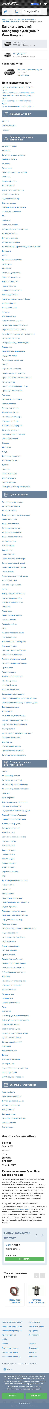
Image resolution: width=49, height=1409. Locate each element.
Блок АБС (6, 793)
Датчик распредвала (11, 242)
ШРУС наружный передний (13, 1077)
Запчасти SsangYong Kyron (30, 70)
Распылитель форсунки (12, 399)
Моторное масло (9, 316)
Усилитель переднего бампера (14, 720)
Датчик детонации (9, 234)
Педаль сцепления (9, 907)
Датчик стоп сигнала (10, 828)
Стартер (5, 443)
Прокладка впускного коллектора (16, 378)
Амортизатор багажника (12, 502)
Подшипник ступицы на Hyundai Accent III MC (15, 1301)
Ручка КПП (6, 1011)
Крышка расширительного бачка (16, 299)
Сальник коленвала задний (13, 434)
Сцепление (6, 1046)
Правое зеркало (9, 672)
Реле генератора (9, 404)
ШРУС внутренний (9, 1072)
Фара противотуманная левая (14, 724)
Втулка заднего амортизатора (14, 802)
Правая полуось (9, 955)
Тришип (5, 1055)
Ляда (4, 628)
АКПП (4, 771)
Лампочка (6, 607)
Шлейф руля (7, 742)
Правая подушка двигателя (13, 373)
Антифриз (6, 151)
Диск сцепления (8, 832)
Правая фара (7, 668)
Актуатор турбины (10, 146)
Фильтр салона (8, 729)
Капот (4, 589)
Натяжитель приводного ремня (15, 325)
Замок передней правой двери (15, 576)
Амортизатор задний (11, 776)
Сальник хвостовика (10, 1024)
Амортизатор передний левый (15, 784)
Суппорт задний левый (11, 1038)
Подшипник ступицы (10, 946)
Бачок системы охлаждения (13, 155)
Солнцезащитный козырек (13, 694)
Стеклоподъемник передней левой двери (19, 698)
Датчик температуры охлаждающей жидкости (21, 247)
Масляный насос (9, 303)
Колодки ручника (9, 867)
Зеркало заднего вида (11, 585)
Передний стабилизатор (12, 920)
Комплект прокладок (11, 277)
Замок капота (8, 572)
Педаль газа (7, 347)
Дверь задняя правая (11, 528)
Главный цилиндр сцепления (14, 819)
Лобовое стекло (9, 620)
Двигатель (6, 251)
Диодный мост (8, 1110)
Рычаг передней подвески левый (16, 1016)
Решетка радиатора (10, 690)
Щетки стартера (9, 482)
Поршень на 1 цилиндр (11, 369)
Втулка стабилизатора (11, 806)
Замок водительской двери (13, 559)
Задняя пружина (9, 850)
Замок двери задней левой (13, 563)
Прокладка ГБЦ (8, 382)
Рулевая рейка (8, 994)
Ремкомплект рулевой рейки (14, 981)
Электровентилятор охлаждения (16, 487)
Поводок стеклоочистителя (14, 650)
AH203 (12, 1245)
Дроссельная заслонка (12, 260)
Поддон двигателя (10, 356)
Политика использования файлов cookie (24, 1389)
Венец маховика (8, 186)
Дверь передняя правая (12, 537)
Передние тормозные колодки (15, 915)
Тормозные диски (9, 1051)
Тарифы (32, 1344)
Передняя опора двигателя (13, 351)
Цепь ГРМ (6, 469)
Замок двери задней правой (14, 567)
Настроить (24, 1403)
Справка (32, 1352)
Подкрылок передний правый (14, 663)
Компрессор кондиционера (13, 594)
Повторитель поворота (12, 655)
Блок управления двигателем (14, 172)
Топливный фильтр (10, 460)
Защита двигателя (9, 580)
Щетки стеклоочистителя (13, 751)
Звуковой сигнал (9, 1114)
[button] (35, 4)
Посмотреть (24, 1259)
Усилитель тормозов (11, 1059)
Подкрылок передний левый (14, 659)
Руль (4, 1007)
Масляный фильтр (10, 308)
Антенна (5, 121)
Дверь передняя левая (11, 532)
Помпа (4, 364)
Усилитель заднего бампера (13, 716)
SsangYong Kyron (20, 54)
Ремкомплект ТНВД (10, 421)
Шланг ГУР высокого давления (15, 1068)
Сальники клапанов (10, 439)
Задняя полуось (8, 846)
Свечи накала (7, 1127)
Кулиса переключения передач (15, 880)
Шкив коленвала (9, 478)
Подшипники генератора (12, 360)
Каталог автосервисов (12, 1326)
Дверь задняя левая (10, 524)
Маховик (5, 312)
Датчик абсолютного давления (15, 229)
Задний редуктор (9, 841)
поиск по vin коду (21, 1209)
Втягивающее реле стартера (14, 207)
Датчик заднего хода (11, 1105)
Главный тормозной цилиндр (14, 815)
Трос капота (7, 711)
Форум (5, 1344)
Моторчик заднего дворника (14, 642)
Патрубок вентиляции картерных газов (18, 334)
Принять (13, 1396)
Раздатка (6, 976)
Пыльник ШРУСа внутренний (14, 963)
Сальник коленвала (10, 430)
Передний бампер (9, 646)
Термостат (6, 447)
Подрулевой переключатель (14, 1118)
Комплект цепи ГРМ (10, 282)
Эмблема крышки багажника (14, 755)
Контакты (33, 1357)
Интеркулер (7, 264)
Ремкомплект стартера (11, 417)
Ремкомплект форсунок (12, 426)
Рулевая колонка (9, 990)
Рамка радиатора (9, 681)
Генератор (6, 220)
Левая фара (7, 611)
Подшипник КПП (9, 942)
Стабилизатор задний (11, 1029)
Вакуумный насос (9, 181)
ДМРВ (4, 255)
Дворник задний (9, 541)
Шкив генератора (9, 474)
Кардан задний (8, 859)
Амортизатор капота (11, 506)
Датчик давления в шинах (13, 1101)
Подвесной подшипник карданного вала (19, 928)
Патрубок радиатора (11, 338)
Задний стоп (7, 550)
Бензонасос (7, 168)
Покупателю (34, 1335)
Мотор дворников (10, 637)
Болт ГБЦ (6, 177)
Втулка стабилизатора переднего (16, 811)
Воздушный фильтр (10, 194)
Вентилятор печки (9, 519)
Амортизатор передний (12, 780)
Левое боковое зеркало (12, 615)
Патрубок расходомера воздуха (15, 343)
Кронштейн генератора (12, 290)
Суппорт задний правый (12, 1042)
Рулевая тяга (7, 998)
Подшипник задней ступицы (13, 937)
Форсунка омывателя (11, 738)
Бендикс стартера (9, 159)
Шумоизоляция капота (11, 746)
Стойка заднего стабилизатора (15, 1033)
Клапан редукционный (11, 273)
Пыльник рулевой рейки (12, 959)
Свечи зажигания (9, 1123)
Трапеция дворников (10, 707)
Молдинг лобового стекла (13, 633)
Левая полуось (8, 885)
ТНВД (4, 452)
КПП (4, 876)
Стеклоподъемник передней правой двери (20, 703)
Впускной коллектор (10, 199)
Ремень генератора (10, 412)
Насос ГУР (6, 889)
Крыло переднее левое (12, 598)
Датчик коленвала (10, 238)
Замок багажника (9, 554)
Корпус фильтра (9, 286)
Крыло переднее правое (12, 602)
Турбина (5, 465)
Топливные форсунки (11, 456)
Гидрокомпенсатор (10, 225)
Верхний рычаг (8, 798)
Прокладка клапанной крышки (15, 386)
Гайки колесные (8, 126)
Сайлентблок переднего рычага (15, 1020)
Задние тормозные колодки (14, 837)
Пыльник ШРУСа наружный (13, 968)
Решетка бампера (9, 685)
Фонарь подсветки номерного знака (17, 733)
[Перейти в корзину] (45, 4)
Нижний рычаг (8, 894)
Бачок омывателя (9, 511)
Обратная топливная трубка (14, 330)
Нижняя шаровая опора (12, 898)
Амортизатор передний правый (15, 789)
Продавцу (33, 1331)
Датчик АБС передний (11, 824)
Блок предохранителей (11, 1096)
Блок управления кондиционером (16, 515)
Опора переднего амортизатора (15, 902)
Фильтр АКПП (8, 1064)
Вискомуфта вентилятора (13, 190)
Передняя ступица (9, 924)
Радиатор (6, 395)
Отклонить (36, 1396)
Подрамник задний (10, 933)
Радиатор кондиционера (12, 676)
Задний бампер (8, 546)
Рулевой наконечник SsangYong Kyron (17, 106)
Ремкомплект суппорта (11, 985)
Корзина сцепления (10, 872)
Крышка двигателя (10, 295)
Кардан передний (9, 863)
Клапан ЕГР (6, 268)
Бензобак (6, 164)
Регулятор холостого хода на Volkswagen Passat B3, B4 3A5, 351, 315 (36, 1301)
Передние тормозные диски (14, 911)
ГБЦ (3, 216)
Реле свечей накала (10, 408)
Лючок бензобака (9, 624)
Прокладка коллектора (12, 391)
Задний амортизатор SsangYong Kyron (18, 93)
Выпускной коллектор (11, 212)
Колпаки (5, 130)
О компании (34, 1348)
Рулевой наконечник (10, 1003)
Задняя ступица (8, 854)
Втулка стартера (9, 203)
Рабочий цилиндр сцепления (13, 972)
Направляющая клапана (12, 321)
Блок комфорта (8, 1092)
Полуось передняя (10, 950)
